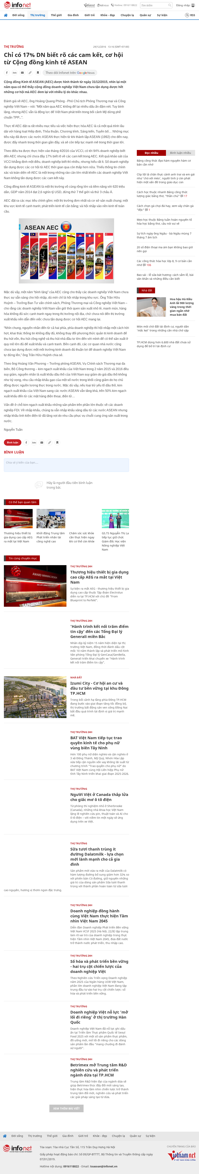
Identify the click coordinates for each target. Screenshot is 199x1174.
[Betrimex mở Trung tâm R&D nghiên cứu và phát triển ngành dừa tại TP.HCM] (35, 1079)
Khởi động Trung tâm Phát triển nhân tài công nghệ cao (51, 537)
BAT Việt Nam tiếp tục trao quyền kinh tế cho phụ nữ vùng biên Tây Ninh (96, 742)
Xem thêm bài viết (66, 1108)
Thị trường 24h (81, 566)
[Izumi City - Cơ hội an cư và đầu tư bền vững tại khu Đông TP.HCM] (35, 697)
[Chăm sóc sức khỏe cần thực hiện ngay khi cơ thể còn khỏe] (83, 518)
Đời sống (18, 15)
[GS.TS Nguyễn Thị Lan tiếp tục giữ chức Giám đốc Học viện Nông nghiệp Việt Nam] (116, 518)
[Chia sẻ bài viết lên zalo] (14, 73)
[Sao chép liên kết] (30, 73)
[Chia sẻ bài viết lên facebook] (7, 73)
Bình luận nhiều (180, 153)
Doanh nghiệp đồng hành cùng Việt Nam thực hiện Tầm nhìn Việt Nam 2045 (99, 916)
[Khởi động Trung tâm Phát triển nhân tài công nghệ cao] (51, 518)
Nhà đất (76, 677)
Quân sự (145, 15)
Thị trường (37, 15)
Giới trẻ (90, 15)
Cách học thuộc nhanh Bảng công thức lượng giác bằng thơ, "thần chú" (162, 194)
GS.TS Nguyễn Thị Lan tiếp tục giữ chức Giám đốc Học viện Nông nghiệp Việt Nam (116, 541)
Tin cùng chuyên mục (23, 558)
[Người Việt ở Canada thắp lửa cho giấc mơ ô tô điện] (35, 808)
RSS (192, 15)
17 (185, 196)
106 (148, 265)
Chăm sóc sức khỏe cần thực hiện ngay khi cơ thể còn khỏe (81, 537)
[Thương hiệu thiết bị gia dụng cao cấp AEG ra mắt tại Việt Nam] (18, 518)
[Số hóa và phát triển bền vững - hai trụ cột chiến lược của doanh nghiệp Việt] (35, 975)
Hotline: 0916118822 (125, 5)
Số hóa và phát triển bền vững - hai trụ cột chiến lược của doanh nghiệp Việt (99, 966)
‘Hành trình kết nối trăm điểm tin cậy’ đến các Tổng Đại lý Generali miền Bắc (99, 631)
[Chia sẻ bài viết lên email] (22, 73)
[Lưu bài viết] (38, 73)
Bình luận (12, 442)
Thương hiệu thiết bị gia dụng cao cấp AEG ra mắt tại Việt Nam (18, 537)
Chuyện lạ (127, 15)
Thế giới (56, 15)
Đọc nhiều (151, 153)
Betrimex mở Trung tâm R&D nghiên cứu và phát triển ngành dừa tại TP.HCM (98, 1070)
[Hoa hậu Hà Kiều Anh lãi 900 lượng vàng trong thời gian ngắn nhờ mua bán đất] (151, 307)
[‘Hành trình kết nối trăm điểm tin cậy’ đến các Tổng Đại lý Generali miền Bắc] (35, 640)
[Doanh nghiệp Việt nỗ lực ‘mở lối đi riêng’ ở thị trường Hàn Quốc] (35, 1026)
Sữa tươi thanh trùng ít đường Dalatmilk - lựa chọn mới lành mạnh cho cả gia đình (97, 856)
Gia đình (73, 15)
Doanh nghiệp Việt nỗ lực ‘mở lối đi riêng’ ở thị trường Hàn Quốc (99, 1017)
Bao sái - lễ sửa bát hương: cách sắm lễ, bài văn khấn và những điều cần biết (165, 277)
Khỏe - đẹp (107, 15)
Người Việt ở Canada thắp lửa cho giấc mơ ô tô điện (99, 797)
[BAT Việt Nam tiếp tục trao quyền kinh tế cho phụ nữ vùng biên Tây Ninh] (35, 752)
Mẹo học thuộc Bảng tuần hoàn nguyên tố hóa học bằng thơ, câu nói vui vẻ (164, 221)
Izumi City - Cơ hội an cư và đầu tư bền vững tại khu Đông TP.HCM (99, 688)
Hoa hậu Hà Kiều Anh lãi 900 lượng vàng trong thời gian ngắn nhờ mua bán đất (182, 306)
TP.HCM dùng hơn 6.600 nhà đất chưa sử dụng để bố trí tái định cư (163, 344)
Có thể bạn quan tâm (22, 502)
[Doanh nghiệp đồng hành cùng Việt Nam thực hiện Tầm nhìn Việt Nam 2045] (35, 925)
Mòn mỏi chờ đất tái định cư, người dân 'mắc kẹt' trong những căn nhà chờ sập (163, 328)
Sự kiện (162, 15)
